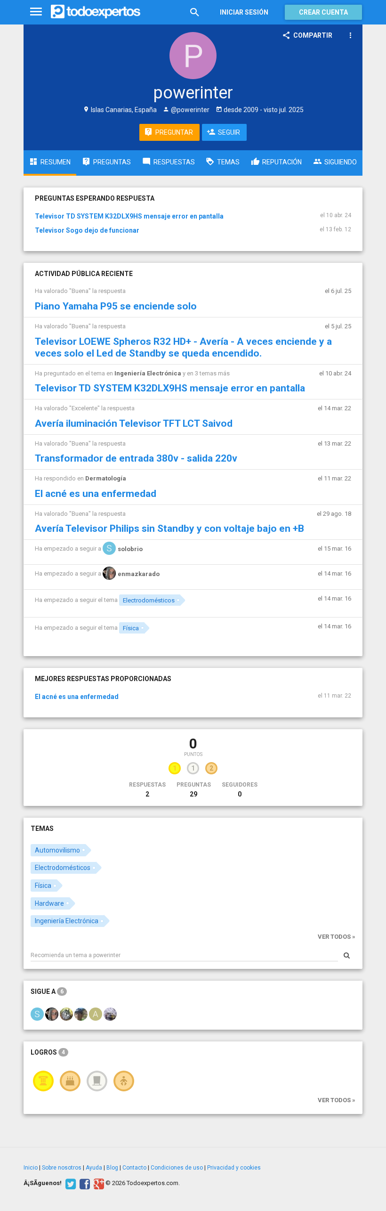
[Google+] (97, 1183)
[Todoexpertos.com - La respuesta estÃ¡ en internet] (95, 12)
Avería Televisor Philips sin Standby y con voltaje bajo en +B (169, 528)
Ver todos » (336, 936)
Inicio (31, 1167)
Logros (48, 1052)
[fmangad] (66, 1013)
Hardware (49, 903)
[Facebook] (83, 1183)
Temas (42, 828)
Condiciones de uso (177, 1167)
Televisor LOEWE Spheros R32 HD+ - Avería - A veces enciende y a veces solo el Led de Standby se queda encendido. (183, 347)
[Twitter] (69, 1183)
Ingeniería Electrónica (147, 373)
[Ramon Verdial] (81, 1013)
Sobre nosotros (61, 1167)
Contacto (134, 1167)
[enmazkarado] (51, 1013)
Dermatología (105, 478)
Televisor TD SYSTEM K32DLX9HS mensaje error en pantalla (129, 216)
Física (131, 628)
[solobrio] (37, 1013)
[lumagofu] (110, 1013)
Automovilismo (57, 850)
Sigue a (47, 991)
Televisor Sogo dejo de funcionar (87, 230)
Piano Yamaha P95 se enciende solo (116, 306)
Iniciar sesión (244, 12)
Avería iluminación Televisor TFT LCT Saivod (134, 423)
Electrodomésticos (149, 600)
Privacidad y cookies (234, 1167)
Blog (112, 1167)
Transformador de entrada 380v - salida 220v (136, 458)
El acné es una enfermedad (95, 493)
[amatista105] (95, 1013)
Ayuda (94, 1167)
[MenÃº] (36, 12)
